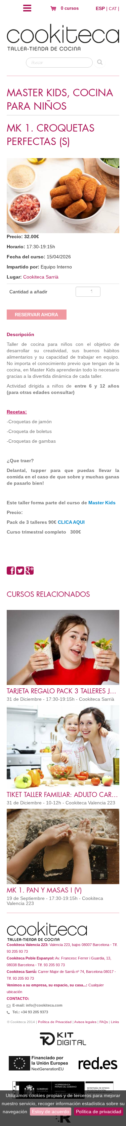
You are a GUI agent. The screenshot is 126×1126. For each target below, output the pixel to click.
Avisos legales (85, 1022)
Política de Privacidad (55, 1022)
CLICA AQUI (70, 522)
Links (115, 1022)
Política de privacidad (98, 1111)
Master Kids (102, 502)
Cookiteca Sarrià (40, 277)
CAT (113, 8)
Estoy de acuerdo (50, 1111)
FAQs (103, 1022)
